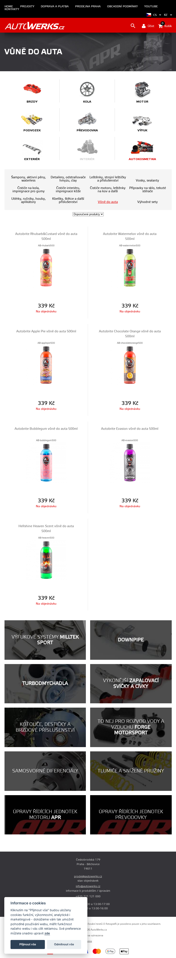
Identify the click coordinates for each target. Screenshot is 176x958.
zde (47, 933)
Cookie (88, 941)
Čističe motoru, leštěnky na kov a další (108, 189)
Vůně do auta (108, 202)
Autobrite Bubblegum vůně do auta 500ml (46, 429)
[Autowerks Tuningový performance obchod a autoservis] (35, 26)
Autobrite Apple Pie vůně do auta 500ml (46, 331)
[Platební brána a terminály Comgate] (59, 953)
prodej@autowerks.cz (88, 876)
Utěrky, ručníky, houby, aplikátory (28, 200)
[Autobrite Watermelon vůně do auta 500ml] (130, 267)
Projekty (27, 6)
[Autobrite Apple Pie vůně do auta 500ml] (46, 365)
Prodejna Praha (88, 6)
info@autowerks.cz (88, 886)
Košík (167, 25)
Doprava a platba (55, 6)
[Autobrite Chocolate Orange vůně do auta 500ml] (130, 365)
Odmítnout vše (64, 944)
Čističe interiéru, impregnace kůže (68, 189)
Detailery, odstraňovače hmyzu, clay (68, 179)
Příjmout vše (27, 944)
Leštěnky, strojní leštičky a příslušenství (108, 179)
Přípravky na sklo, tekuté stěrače (147, 189)
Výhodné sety (147, 202)
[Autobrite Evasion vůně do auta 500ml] (130, 462)
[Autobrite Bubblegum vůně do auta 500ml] (46, 462)
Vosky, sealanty (147, 181)
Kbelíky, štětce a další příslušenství (68, 200)
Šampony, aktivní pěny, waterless (28, 179)
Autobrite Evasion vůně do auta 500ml (129, 429)
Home (9, 6)
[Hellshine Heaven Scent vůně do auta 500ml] (46, 559)
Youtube (151, 6)
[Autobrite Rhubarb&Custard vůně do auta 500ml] (46, 267)
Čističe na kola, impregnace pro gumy (28, 189)
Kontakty (12, 9)
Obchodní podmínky (122, 6)
